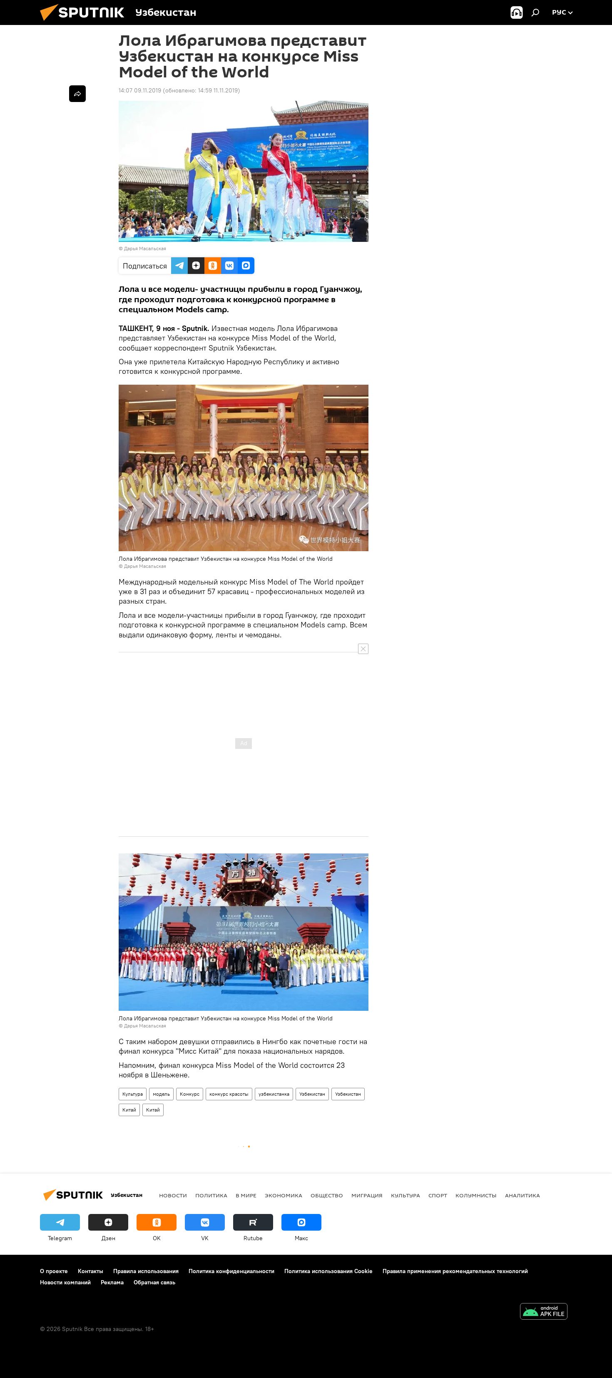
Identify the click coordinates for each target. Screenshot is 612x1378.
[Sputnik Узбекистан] (85, 23)
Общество (327, 1195)
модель (161, 1094)
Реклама (112, 1282)
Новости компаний (65, 1282)
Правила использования (146, 1271)
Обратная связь (154, 1282)
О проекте (54, 1271)
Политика (211, 1195)
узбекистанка (274, 1094)
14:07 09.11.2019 (140, 90)
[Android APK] (543, 1312)
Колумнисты (476, 1195)
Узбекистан (312, 1094)
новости (173, 1195)
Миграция (367, 1195)
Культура (132, 1094)
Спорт (437, 1195)
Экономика (283, 1195)
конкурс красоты (229, 1094)
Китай (129, 1110)
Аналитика (522, 1195)
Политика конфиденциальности (231, 1271)
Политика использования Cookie (328, 1271)
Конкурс (189, 1094)
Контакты (90, 1271)
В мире (246, 1195)
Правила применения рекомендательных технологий (455, 1271)
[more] (77, 93)
